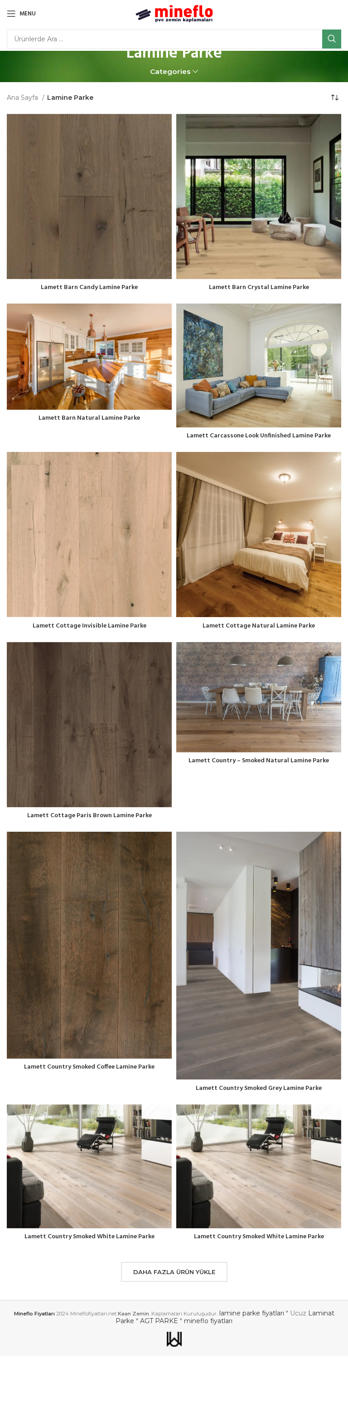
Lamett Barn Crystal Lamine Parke (259, 287)
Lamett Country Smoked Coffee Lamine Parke (89, 1067)
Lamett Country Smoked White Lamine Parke (89, 1236)
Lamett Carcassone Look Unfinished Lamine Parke (259, 436)
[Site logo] (174, 13)
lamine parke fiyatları (251, 1313)
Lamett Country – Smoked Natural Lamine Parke (258, 760)
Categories (170, 71)
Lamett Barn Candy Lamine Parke (89, 287)
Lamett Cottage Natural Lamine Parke (259, 626)
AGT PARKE (159, 1321)
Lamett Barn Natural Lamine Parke (89, 418)
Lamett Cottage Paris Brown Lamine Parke (89, 815)
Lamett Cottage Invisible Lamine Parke (89, 626)
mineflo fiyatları (208, 1321)
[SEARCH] (331, 39)
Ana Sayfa (23, 97)
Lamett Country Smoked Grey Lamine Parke (259, 1088)
